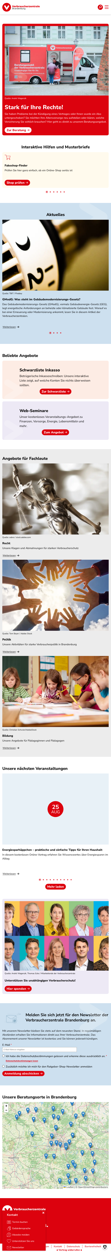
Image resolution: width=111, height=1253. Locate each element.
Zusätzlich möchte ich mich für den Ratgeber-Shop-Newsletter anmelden (49, 1066)
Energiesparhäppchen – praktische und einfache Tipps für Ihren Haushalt (52, 850)
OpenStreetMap (86, 1187)
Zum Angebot (54, 432)
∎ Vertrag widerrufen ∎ (69, 1250)
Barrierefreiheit (93, 1246)
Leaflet (70, 1187)
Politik (6, 639)
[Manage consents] (104, 1246)
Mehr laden (55, 887)
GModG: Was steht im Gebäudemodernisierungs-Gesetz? (41, 299)
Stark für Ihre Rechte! (34, 107)
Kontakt (58, 1246)
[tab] (46, 192)
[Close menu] (43, 1213)
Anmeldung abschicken (21, 1073)
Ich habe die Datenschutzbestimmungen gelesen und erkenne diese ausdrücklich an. (55, 1056)
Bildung (7, 736)
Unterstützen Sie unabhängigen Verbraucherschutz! (40, 980)
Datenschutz (73, 1246)
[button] (76, 1116)
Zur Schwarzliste (54, 391)
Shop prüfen (16, 183)
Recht (6, 543)
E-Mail (6, 1045)
